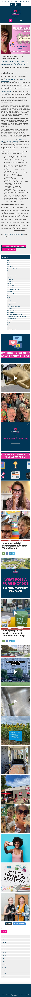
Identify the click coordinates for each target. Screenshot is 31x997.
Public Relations (11, 308)
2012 (4, 970)
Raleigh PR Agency (16, 63)
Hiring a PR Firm (11, 283)
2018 (4, 952)
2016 (4, 958)
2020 (4, 946)
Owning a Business (11, 300)
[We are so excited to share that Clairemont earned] (15, 907)
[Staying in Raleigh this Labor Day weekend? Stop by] (15, 672)
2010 (4, 977)
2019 (4, 949)
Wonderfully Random (12, 329)
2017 (4, 955)
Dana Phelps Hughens (10, 79)
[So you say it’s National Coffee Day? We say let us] (15, 613)
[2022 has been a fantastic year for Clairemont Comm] (15, 436)
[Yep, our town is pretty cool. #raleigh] (15, 730)
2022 (4, 940)
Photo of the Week (11, 302)
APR (8, 260)
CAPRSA (24, 63)
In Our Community (11, 285)
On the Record (10, 296)
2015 (4, 961)
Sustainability (10, 321)
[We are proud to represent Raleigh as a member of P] (15, 407)
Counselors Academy (6, 63)
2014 (4, 964)
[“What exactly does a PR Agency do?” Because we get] (15, 583)
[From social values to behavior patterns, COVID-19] (15, 877)
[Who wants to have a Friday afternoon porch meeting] (15, 760)
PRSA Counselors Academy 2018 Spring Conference (14, 140)
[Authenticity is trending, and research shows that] (15, 848)
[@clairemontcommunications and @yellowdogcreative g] (15, 525)
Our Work (9, 298)
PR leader (7, 64)
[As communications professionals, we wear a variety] (15, 466)
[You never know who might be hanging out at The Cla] (15, 701)
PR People (9, 304)
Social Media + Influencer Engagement (16, 316)
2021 (4, 943)
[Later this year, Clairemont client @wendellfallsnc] (15, 554)
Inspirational (10, 287)
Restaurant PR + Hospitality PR (14, 314)
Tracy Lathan (17, 61)
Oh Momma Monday (12, 294)
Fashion (9, 277)
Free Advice (10, 279)
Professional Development (13, 306)
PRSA (7, 93)
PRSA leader (14, 64)
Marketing (9, 291)
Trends (8, 327)
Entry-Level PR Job (11, 275)
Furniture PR (10, 281)
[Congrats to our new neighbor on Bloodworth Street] (15, 789)
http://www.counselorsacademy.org (14, 234)
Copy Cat (9, 271)
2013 (4, 967)
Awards (9, 262)
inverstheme (15, 995)
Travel (8, 325)
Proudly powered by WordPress (9, 994)
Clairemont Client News (13, 269)
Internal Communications (13, 289)
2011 (4, 973)
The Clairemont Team (12, 323)
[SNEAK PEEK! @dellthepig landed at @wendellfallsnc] (15, 378)
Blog (23, 61)
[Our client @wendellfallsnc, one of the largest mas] (15, 642)
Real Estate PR (10, 312)
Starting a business (11, 318)
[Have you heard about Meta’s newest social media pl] (15, 348)
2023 (4, 937)
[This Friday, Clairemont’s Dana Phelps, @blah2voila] (15, 495)
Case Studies (10, 267)
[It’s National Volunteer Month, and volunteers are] (15, 818)
